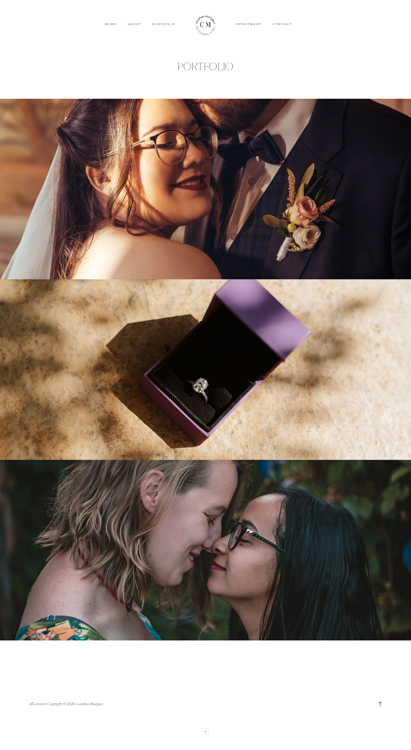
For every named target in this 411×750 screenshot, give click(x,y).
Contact (282, 24)
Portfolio (163, 24)
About (134, 24)
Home (111, 24)
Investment (249, 24)
